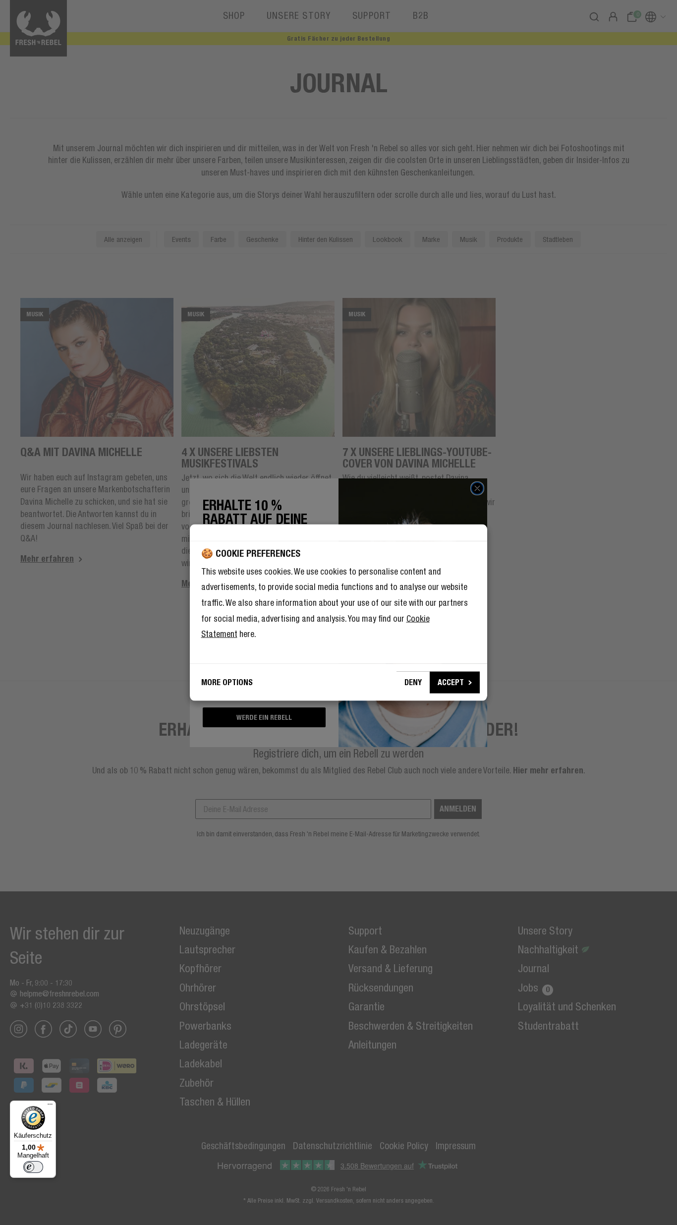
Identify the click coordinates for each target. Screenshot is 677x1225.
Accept (451, 682)
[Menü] (50, 1106)
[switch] (33, 1167)
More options (227, 682)
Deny (413, 682)
